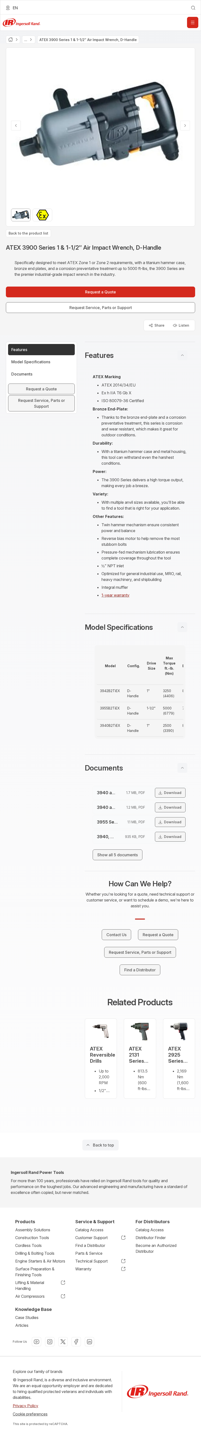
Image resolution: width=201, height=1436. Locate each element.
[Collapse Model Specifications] (182, 627)
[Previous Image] (16, 125)
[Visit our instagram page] (49, 1341)
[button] (140, 355)
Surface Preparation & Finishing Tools (34, 1271)
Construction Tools (32, 1237)
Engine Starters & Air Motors (40, 1261)
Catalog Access (89, 1229)
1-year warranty (115, 595)
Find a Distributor (90, 1245)
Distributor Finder (151, 1237)
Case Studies (26, 1317)
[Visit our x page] (63, 1341)
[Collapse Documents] (182, 768)
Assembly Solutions (32, 1229)
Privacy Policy (25, 1405)
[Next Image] (185, 125)
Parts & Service (88, 1253)
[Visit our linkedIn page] (89, 1341)
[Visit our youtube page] (36, 1341)
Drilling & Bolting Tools (34, 1253)
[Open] (192, 22)
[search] (193, 7)
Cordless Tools (28, 1245)
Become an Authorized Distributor (156, 1248)
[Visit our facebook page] (76, 1341)
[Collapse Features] (182, 355)
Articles (21, 1325)
